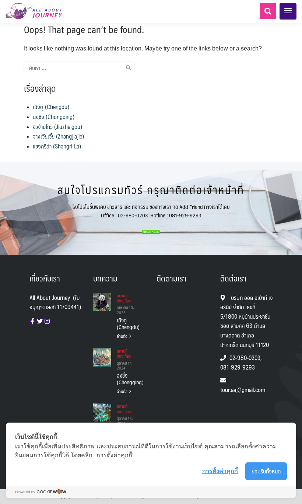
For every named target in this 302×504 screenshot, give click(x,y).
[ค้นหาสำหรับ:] (79, 67)
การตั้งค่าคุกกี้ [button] (220, 471)
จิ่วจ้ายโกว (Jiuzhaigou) (57, 127)
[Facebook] (32, 321)
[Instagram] (47, 321)
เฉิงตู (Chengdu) (51, 107)
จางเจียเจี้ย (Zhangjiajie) (58, 136)
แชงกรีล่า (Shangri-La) (57, 146)
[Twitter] (40, 321)
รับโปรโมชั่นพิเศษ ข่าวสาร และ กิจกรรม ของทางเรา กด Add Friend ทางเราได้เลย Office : (151, 211)
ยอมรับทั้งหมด (266, 471)
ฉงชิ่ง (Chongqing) (53, 117)
